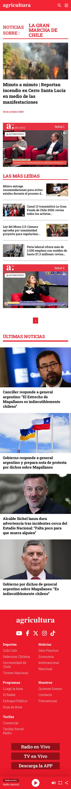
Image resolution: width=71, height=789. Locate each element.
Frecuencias (47, 701)
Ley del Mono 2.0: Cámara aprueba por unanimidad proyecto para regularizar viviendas (20, 230)
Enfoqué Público (15, 701)
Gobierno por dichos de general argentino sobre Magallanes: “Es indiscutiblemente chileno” (31, 589)
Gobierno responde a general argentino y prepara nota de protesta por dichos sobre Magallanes (34, 462)
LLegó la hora (13, 688)
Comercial (10, 723)
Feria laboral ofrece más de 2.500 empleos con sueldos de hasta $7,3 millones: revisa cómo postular (47, 250)
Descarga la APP (35, 766)
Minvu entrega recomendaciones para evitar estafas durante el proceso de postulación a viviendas (23, 189)
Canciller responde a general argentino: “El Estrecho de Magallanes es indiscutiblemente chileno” (31, 399)
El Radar (9, 694)
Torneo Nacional (15, 673)
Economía (46, 656)
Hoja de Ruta (12, 707)
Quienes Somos (50, 688)
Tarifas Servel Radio (13, 731)
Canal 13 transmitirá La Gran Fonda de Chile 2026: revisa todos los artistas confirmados (46, 210)
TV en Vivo (35, 756)
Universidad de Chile (14, 664)
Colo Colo (10, 650)
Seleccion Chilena (16, 656)
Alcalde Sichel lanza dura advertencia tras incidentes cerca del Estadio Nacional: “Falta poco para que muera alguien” (35, 525)
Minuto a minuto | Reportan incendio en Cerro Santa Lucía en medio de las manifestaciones (34, 93)
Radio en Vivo (35, 747)
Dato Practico (48, 650)
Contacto (45, 694)
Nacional (45, 669)
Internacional (48, 662)
